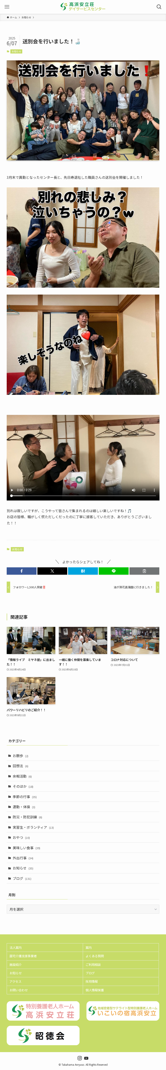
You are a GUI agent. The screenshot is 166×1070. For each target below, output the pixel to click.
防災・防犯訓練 (27, 816)
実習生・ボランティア (33, 827)
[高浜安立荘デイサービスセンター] (83, 7)
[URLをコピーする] (144, 571)
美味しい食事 (26, 847)
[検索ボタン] (159, 7)
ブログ (22, 878)
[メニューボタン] (7, 7)
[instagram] (79, 1058)
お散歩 (20, 755)
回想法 (20, 765)
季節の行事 (25, 796)
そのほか (23, 786)
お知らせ (16, 51)
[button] (22, 571)
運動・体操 (24, 806)
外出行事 (23, 857)
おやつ (21, 837)
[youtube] (86, 1058)
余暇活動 (22, 776)
